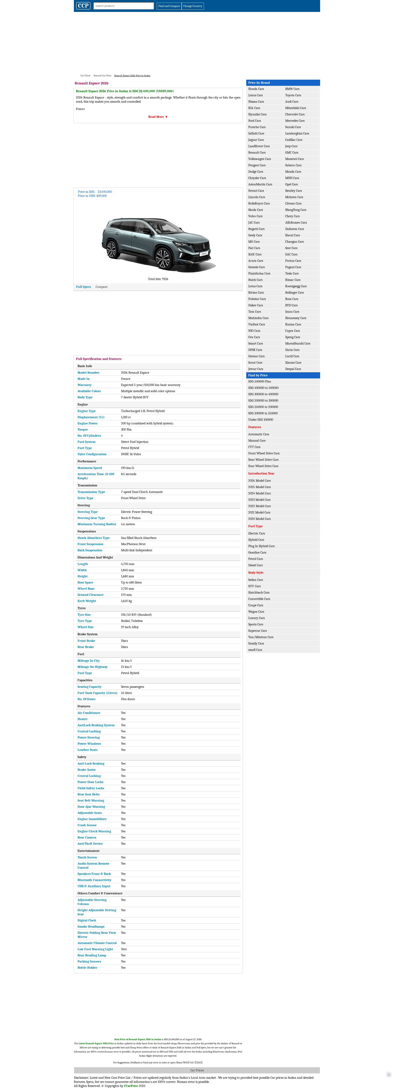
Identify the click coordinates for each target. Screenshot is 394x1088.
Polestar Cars (257, 299)
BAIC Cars (254, 254)
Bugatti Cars (256, 229)
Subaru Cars (293, 165)
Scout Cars (255, 362)
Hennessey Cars (295, 318)
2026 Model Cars (259, 481)
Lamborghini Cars (297, 133)
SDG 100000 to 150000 (263, 413)
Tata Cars (254, 312)
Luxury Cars (256, 618)
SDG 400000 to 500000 (263, 388)
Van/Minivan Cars (260, 637)
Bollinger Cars (294, 292)
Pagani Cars (293, 267)
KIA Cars (254, 108)
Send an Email (192, 1062)
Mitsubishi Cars (295, 108)
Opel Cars (291, 184)
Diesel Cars (255, 565)
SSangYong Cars (295, 210)
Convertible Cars (259, 599)
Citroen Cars (293, 203)
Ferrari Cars (256, 191)
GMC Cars (291, 152)
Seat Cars (291, 248)
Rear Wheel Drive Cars (263, 460)
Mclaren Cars (294, 197)
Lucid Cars (292, 356)
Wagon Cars (256, 612)
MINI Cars (292, 178)
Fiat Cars (254, 248)
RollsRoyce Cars (259, 203)
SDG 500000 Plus (259, 381)
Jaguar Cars (256, 140)
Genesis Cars (256, 267)
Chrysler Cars (257, 178)
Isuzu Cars (292, 312)
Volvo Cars (255, 216)
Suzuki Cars (293, 127)
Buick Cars (255, 280)
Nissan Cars (256, 101)
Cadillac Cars (293, 140)
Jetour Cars (255, 369)
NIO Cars (254, 331)
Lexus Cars (255, 95)
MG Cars (254, 242)
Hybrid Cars (256, 540)
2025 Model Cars (259, 487)
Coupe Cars (255, 605)
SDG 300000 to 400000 (263, 394)
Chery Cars (292, 216)
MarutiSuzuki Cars (297, 343)
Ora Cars (254, 337)
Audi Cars (291, 101)
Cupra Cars (292, 331)
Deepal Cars (293, 369)
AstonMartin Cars (260, 184)
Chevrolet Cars (295, 114)
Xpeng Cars (292, 337)
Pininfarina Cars (259, 273)
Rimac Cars (292, 280)
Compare (102, 287)
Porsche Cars (257, 127)
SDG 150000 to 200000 (263, 407)
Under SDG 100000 (260, 420)
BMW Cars (292, 89)
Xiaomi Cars (293, 362)
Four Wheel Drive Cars (263, 466)
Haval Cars (292, 235)
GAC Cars (291, 254)
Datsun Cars (256, 356)
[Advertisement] (197, 42)
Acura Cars (255, 261)
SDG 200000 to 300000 (263, 400)
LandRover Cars (259, 146)
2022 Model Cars (259, 506)
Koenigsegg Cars (296, 286)
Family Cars (256, 643)
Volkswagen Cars (259, 159)
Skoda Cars (255, 210)
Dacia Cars (292, 350)
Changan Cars (294, 242)
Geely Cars (255, 235)
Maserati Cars (294, 159)
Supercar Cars (257, 631)
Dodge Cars (255, 171)
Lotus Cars (255, 286)
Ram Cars (291, 299)
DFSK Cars (255, 350)
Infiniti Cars (256, 133)
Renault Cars (257, 152)
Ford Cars (254, 121)
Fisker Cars (255, 305)
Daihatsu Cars (294, 229)
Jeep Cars (291, 146)
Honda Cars (256, 89)
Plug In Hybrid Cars (261, 546)
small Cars (255, 650)
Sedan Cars (255, 580)
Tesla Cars (292, 273)
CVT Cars (254, 447)
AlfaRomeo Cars (296, 222)
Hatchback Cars (258, 592)
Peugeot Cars (257, 165)
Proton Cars (293, 261)
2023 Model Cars (259, 500)
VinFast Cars (256, 324)
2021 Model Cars (259, 512)
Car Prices (197, 1070)
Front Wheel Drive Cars (263, 453)
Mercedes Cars (295, 121)
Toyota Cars (293, 95)
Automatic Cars (258, 434)
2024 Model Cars (259, 493)
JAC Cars (254, 222)
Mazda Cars (293, 171)
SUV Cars (254, 586)
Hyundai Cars (257, 114)
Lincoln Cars (256, 197)
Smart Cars (255, 343)
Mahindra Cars (258, 318)
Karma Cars (293, 324)
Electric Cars (256, 533)
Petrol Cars (255, 559)
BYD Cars (291, 305)
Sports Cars (255, 624)
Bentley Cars (293, 191)
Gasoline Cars (257, 552)
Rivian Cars (256, 292)
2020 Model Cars (259, 519)
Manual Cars (257, 440)
